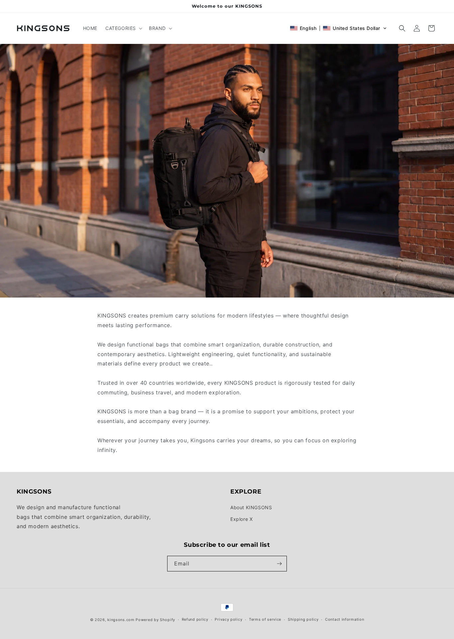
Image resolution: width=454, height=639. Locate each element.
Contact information (344, 619)
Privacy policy (228, 619)
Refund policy (195, 619)
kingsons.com (120, 619)
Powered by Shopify (155, 619)
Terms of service (265, 619)
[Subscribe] (279, 563)
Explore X (241, 519)
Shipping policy (303, 619)
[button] (123, 28)
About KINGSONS (251, 507)
